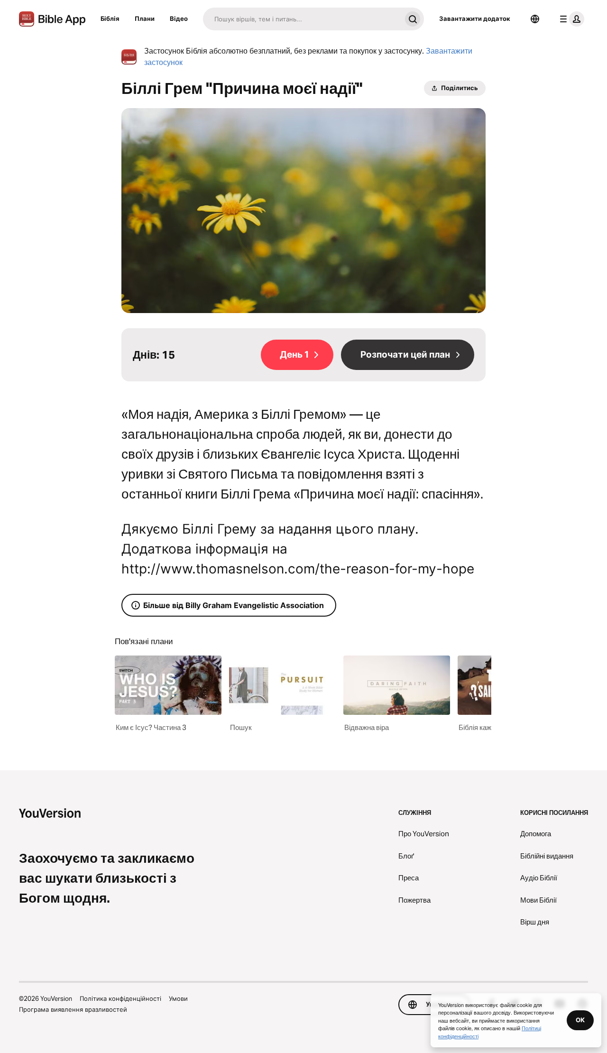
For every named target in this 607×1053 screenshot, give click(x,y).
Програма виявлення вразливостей (73, 1009)
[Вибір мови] (534, 18)
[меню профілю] (570, 18)
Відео (179, 18)
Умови (178, 998)
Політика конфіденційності (120, 998)
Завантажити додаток (474, 18)
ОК (580, 1020)
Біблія (110, 18)
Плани (145, 18)
